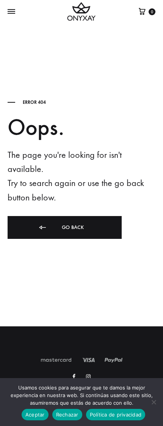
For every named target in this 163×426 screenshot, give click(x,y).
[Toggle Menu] (11, 12)
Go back (72, 227)
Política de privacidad (116, 415)
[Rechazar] (153, 402)
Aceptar (35, 415)
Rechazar (67, 415)
